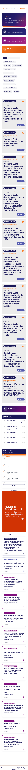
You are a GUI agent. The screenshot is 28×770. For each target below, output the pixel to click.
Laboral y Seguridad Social (10, 87)
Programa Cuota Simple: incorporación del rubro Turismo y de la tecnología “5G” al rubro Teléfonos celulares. (13, 329)
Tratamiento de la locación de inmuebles (15, 439)
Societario (16, 91)
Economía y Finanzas (8, 72)
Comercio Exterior (17, 65)
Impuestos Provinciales (9, 84)
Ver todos (14, 485)
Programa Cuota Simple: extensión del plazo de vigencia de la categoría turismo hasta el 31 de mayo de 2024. (13, 233)
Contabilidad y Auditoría (9, 69)
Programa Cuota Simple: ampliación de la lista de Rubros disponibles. (13, 142)
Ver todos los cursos (14, 445)
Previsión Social (8, 91)
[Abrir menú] (2, 2)
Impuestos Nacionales (9, 80)
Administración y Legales (10, 61)
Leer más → (21, 125)
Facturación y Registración (10, 76)
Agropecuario (7, 65)
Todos (5, 58)
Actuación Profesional (14, 58)
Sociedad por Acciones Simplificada (14, 433)
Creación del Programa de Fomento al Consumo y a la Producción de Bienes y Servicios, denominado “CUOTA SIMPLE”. (13, 389)
